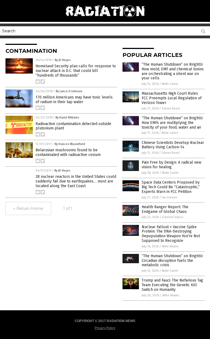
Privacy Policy (105, 328)
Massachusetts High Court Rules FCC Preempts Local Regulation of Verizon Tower (172, 98)
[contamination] (105, 19)
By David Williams (67, 117)
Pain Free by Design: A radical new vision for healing (171, 164)
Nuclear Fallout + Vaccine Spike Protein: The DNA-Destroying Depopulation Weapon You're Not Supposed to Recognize (171, 234)
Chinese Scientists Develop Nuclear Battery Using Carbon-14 (173, 145)
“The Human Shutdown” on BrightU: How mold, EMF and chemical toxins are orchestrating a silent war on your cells (173, 71)
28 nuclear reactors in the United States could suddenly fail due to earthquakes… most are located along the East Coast (76, 181)
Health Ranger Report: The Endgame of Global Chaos (165, 209)
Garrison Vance (172, 217)
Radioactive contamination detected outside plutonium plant (73, 126)
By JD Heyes (63, 60)
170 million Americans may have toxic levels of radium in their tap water (74, 99)
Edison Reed (171, 108)
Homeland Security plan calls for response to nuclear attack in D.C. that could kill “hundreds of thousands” (76, 71)
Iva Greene (169, 197)
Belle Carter (170, 84)
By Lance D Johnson (69, 91)
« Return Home (28, 208)
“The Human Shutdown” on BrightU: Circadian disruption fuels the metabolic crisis (172, 261)
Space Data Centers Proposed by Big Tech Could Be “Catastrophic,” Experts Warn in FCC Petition (171, 187)
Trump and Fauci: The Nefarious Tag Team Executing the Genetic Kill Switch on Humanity (172, 285)
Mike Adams (170, 246)
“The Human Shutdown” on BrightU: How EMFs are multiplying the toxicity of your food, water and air (172, 123)
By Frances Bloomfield (70, 144)
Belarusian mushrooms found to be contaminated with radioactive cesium (68, 152)
